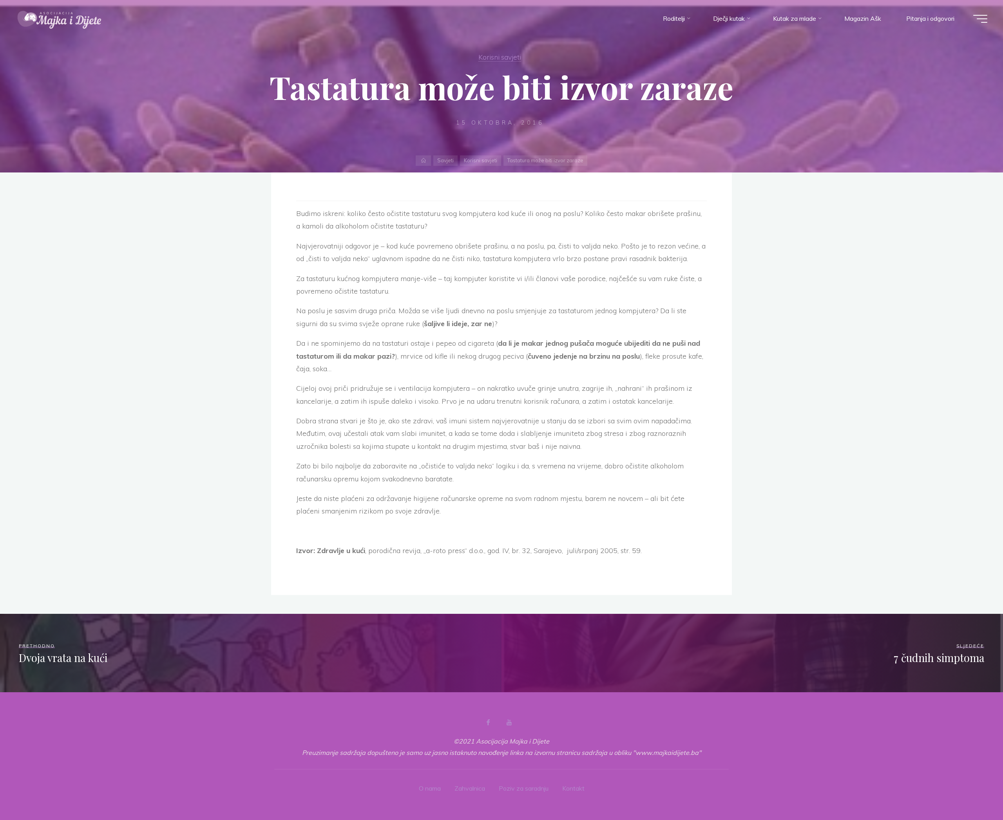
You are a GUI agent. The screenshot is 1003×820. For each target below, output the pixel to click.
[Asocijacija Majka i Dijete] (59, 18)
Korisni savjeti (499, 57)
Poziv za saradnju (524, 788)
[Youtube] (509, 722)
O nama (430, 788)
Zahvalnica (469, 788)
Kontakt (573, 788)
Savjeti (445, 160)
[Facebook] (488, 722)
